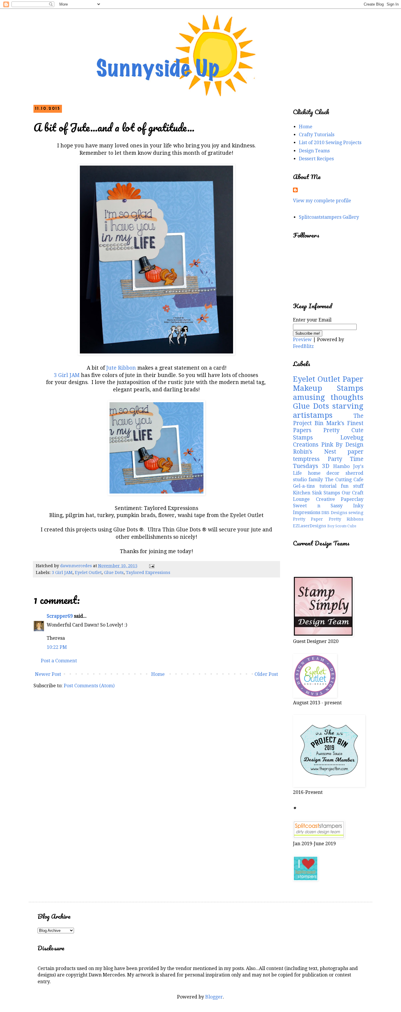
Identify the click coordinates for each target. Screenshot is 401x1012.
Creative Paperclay (340, 499)
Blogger (214, 997)
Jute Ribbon (121, 368)
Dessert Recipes (316, 158)
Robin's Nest (314, 451)
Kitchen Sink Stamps (316, 493)
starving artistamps (328, 411)
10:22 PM (57, 647)
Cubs (351, 526)
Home (158, 674)
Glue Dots (114, 572)
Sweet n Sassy (318, 505)
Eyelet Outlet (88, 572)
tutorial (327, 486)
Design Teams (314, 151)
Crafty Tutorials (316, 134)
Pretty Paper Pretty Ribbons (328, 519)
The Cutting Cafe (344, 479)
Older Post (266, 674)
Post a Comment (59, 661)
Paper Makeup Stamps (328, 384)
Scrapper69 (60, 616)
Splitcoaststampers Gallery (329, 217)
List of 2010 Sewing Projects (330, 142)
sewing (355, 512)
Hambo (341, 466)
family (316, 479)
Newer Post (48, 674)
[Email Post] (151, 565)
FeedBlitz (303, 346)
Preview (302, 339)
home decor (324, 473)
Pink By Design (342, 444)
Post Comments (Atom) (89, 685)
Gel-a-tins (304, 486)
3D (325, 466)
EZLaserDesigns (309, 525)
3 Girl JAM (67, 375)
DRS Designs (334, 512)
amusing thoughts (328, 397)
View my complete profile (322, 200)
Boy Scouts (336, 526)
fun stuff (352, 486)
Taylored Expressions (148, 572)
